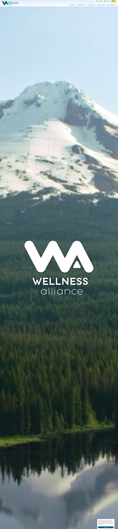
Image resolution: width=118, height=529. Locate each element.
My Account (108, 1)
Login (114, 1)
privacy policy (107, 523)
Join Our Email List (100, 1)
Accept (105, 527)
